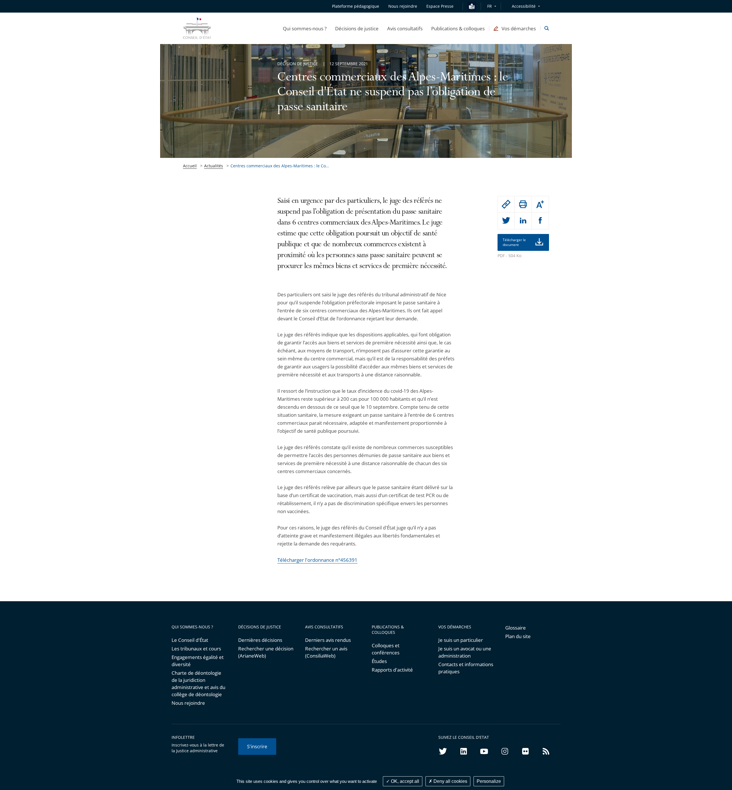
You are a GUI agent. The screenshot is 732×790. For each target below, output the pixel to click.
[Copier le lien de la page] (506, 204)
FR (489, 6)
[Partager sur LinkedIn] (523, 221)
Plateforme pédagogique (355, 6)
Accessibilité (524, 6)
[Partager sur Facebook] (540, 221)
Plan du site (518, 636)
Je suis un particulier (460, 640)
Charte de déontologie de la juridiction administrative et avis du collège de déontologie (198, 684)
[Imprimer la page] (523, 204)
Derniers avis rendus (328, 640)
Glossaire (515, 627)
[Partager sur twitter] (506, 221)
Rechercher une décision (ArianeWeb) (265, 652)
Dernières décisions (260, 640)
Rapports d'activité (392, 669)
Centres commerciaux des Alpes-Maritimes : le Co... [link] (279, 165)
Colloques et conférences (385, 649)
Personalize (489, 781)
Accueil (190, 165)
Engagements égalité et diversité (198, 661)
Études (379, 661)
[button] (305, 28)
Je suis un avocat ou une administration (464, 652)
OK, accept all (404, 781)
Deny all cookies (449, 781)
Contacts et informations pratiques (465, 668)
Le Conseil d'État (190, 640)
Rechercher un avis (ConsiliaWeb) (326, 652)
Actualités (213, 165)
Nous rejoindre (188, 703)
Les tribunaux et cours (196, 648)
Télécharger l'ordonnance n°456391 (317, 560)
